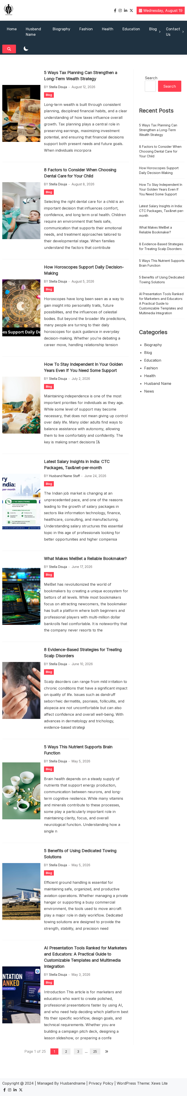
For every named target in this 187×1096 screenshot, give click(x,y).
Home (12, 29)
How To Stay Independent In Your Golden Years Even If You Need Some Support (83, 367)
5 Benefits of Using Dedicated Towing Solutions (80, 853)
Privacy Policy (101, 1083)
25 (95, 1051)
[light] (26, 49)
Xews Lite (159, 1083)
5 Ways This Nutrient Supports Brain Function (78, 749)
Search (151, 78)
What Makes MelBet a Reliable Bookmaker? (85, 558)
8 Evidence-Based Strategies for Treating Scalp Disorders (83, 652)
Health (107, 29)
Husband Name (33, 32)
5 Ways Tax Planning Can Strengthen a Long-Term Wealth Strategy (80, 75)
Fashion (86, 29)
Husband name (157, 383)
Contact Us (173, 32)
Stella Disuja (58, 87)
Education (131, 29)
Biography (61, 29)
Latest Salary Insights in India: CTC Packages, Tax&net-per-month (77, 464)
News (149, 391)
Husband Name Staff (64, 476)
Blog (153, 29)
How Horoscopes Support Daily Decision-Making (84, 270)
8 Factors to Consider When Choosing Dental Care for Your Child (80, 172)
